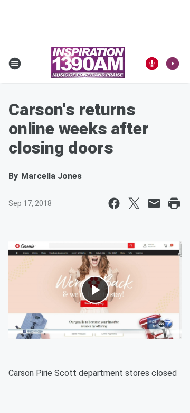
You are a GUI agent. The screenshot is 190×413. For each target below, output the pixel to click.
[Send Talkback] (152, 63)
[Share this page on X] (134, 203)
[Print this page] (174, 203)
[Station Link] (88, 63)
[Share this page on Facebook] (114, 203)
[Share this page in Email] (154, 203)
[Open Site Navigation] (14, 63)
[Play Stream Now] (172, 63)
